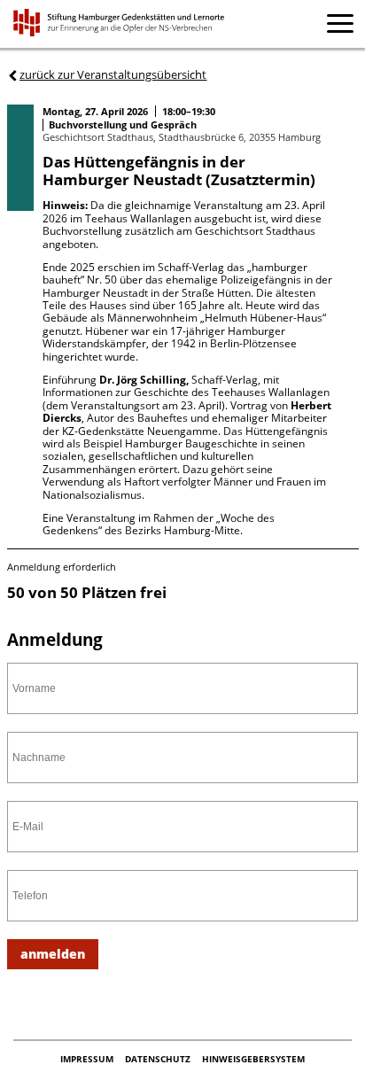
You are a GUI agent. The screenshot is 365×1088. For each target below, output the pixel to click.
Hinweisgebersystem (253, 1059)
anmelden (52, 953)
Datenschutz (159, 1059)
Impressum (88, 1059)
